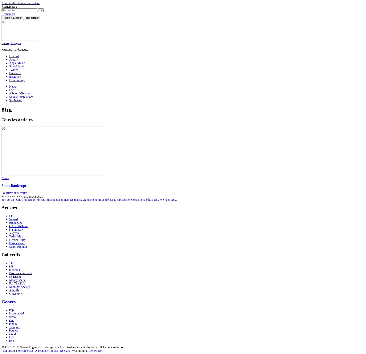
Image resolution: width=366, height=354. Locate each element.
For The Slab (17, 283)
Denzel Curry (17, 239)
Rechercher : (9, 6)
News (12, 86)
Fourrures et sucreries (14, 192)
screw (12, 316)
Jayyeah (14, 233)
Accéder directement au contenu (21, 3)
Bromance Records (20, 273)
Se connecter (25, 350)
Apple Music (17, 63)
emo (11, 320)
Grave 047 (15, 293)
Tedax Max (16, 236)
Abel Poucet (94, 350)
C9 (11, 266)
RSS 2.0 (65, 350)
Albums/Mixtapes (19, 93)
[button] (8, 14)
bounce (13, 330)
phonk (13, 323)
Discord (14, 56)
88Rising (14, 269)
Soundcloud (16, 66)
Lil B (12, 215)
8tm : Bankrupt (14, 186)
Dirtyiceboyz (17, 243)
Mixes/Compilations (21, 96)
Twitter (13, 69)
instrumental (16, 313)
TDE (12, 263)
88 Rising (15, 276)
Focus (12, 90)
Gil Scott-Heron (18, 226)
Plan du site (8, 350)
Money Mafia (17, 280)
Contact (53, 350)
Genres (9, 301)
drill (11, 340)
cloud (12, 334)
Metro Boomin (18, 246)
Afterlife (14, 290)
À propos (40, 350)
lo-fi (11, 337)
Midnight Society (19, 286)
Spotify (13, 59)
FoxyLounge (17, 80)
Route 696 (15, 222)
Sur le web (15, 100)
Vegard (13, 219)
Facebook (15, 73)
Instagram (15, 76)
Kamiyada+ (16, 229)
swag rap (14, 327)
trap (11, 310)
